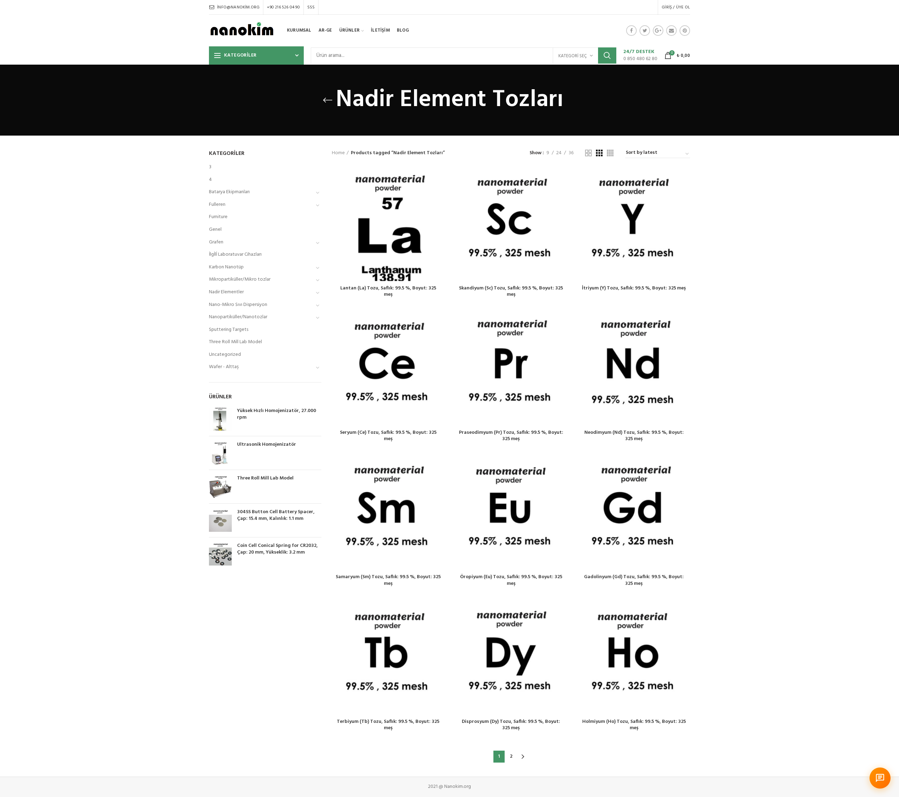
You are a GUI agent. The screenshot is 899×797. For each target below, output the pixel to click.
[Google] (658, 30)
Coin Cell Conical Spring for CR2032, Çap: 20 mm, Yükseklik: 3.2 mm (277, 549)
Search (607, 55)
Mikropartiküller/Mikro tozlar (239, 279)
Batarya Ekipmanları (229, 192)
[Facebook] (631, 30)
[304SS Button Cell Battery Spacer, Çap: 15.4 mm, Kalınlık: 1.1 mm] (220, 520)
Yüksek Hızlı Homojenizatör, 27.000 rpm (276, 414)
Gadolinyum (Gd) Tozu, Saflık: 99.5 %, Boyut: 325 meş (634, 580)
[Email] (671, 30)
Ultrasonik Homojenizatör (266, 445)
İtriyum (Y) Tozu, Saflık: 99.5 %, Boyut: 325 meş (634, 288)
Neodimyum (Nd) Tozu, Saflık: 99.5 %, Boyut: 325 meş (634, 436)
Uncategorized (225, 355)
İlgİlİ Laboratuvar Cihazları (235, 254)
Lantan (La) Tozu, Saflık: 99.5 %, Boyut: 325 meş (388, 291)
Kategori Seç (572, 56)
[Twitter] (644, 30)
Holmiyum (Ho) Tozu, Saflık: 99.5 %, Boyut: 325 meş (634, 725)
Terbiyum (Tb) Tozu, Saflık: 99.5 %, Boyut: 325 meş (388, 725)
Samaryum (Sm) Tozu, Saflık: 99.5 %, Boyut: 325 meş (388, 580)
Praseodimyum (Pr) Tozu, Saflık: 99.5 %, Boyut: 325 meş (511, 436)
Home (338, 153)
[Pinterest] (685, 30)
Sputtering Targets (228, 330)
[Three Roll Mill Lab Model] (220, 486)
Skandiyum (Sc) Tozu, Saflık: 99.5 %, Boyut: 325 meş (511, 291)
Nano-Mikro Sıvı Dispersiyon (238, 305)
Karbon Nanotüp (226, 267)
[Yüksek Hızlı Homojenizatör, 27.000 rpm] (220, 419)
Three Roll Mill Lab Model (235, 342)
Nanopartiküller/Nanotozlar (238, 317)
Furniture (218, 217)
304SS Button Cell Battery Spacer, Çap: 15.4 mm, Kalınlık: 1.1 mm (276, 515)
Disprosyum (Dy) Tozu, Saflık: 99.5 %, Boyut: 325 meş (511, 725)
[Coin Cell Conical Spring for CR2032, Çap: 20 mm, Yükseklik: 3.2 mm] (220, 554)
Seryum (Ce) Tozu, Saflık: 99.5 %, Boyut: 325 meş (388, 436)
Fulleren (217, 205)
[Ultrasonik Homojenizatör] (220, 453)
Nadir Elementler (226, 292)
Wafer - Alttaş (224, 367)
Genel (215, 230)
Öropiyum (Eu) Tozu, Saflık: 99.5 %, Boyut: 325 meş (511, 580)
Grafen (216, 242)
